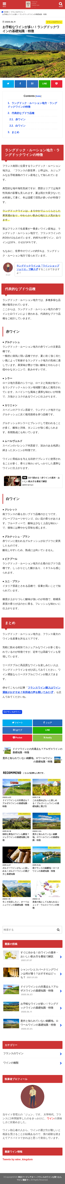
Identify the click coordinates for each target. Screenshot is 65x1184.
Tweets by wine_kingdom (18, 1159)
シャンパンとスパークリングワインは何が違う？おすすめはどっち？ (39, 973)
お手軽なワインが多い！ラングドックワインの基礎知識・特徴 (39, 1007)
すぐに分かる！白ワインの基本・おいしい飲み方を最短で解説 (39, 956)
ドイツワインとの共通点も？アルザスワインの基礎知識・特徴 (39, 990)
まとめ (13, 132)
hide (38, 96)
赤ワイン (17, 119)
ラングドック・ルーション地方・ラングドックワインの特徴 (32, 105)
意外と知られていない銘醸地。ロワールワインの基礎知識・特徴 (39, 1024)
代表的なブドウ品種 (21, 113)
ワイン (50, 1118)
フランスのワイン (13, 712)
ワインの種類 (10, 1062)
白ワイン (17, 125)
